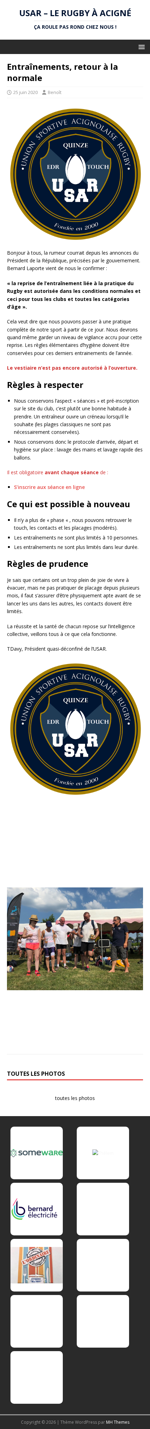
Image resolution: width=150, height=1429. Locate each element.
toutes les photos (75, 1098)
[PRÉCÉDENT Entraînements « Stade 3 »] (75, 769)
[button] (140, 46)
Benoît (54, 92)
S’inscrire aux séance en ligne (49, 487)
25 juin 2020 (25, 92)
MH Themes (117, 1422)
